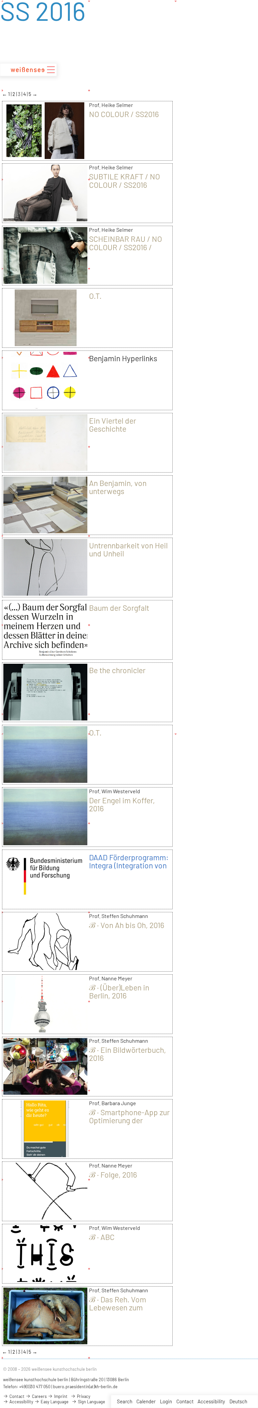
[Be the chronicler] (45, 718)
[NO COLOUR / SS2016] (45, 156)
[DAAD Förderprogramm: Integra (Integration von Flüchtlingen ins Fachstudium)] (45, 905)
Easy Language (54, 1401)
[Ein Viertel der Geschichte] (45, 468)
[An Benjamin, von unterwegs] (45, 531)
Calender (146, 1401)
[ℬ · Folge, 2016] (45, 1217)
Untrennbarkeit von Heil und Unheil (128, 549)
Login (166, 1401)
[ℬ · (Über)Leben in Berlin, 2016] (45, 1030)
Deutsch (238, 1401)
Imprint (60, 1396)
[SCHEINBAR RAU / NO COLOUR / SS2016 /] (45, 281)
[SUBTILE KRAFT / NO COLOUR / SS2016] (45, 219)
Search (124, 1401)
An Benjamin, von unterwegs (117, 487)
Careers (39, 1396)
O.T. (95, 296)
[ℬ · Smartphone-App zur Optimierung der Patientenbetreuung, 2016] (45, 1154)
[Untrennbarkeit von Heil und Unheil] (45, 593)
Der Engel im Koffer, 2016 (122, 804)
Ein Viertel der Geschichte (112, 424)
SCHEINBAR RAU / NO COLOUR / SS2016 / (125, 243)
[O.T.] (45, 343)
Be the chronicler (117, 670)
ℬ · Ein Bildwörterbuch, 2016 (127, 1054)
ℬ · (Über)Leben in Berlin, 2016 (119, 991)
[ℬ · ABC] (45, 1279)
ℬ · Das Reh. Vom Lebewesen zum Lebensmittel (117, 1307)
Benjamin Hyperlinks (123, 358)
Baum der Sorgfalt (119, 607)
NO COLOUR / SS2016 (124, 114)
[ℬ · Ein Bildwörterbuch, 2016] (45, 1092)
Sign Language (91, 1401)
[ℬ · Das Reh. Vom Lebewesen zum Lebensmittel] (45, 1342)
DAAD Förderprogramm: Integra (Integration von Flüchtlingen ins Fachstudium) (129, 869)
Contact (185, 1401)
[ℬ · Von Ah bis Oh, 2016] (45, 967)
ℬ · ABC (102, 1237)
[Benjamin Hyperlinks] (45, 406)
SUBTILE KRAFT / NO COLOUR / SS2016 (124, 180)
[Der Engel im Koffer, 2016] (45, 843)
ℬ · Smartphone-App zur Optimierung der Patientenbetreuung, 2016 (129, 1124)
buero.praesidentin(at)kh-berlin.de (85, 1386)
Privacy (83, 1396)
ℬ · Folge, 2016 (113, 1174)
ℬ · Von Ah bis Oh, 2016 (126, 925)
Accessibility (211, 1401)
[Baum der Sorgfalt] (45, 655)
